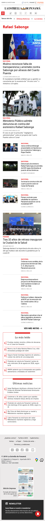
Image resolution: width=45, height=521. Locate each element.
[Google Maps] (37, 460)
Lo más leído (22, 337)
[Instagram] (27, 450)
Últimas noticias (22, 383)
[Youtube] (33, 450)
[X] (17, 450)
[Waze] (42, 460)
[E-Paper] (39, 2)
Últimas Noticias (23, 19)
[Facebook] (22, 450)
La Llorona (38, 19)
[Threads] (12, 450)
